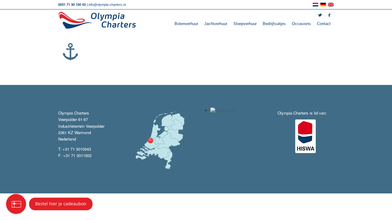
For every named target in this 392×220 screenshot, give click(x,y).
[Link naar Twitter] (320, 15)
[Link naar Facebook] (329, 15)
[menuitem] (186, 23)
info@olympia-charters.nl (107, 4)
